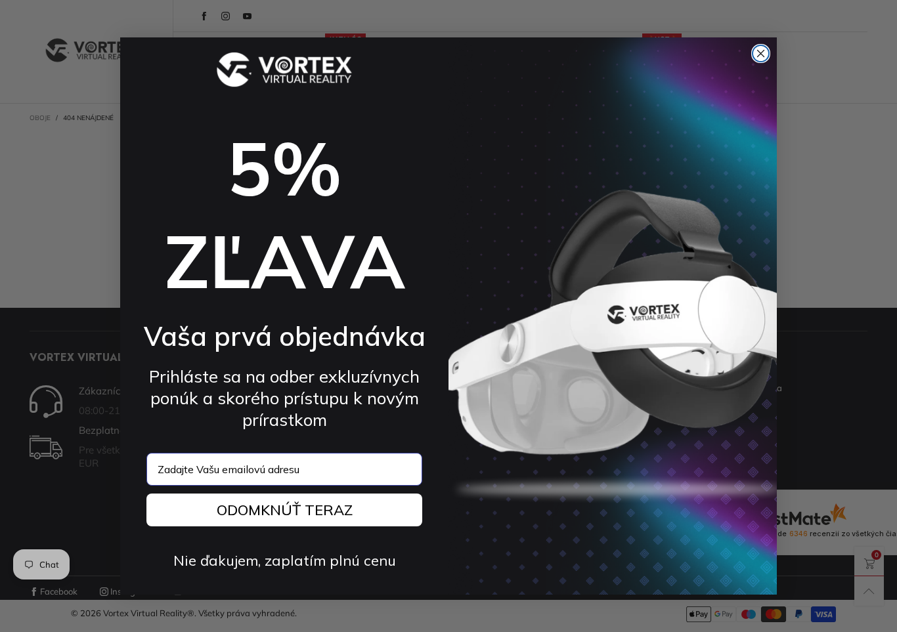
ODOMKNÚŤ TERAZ (285, 510)
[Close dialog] (761, 53)
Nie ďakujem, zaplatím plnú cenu (284, 560)
